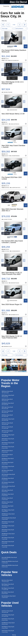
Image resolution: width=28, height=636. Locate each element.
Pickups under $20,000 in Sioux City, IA (10, 562)
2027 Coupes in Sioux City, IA (8, 546)
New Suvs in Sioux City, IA (7, 581)
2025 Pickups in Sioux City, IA (8, 467)
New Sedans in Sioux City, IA (8, 593)
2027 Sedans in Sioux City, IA (8, 538)
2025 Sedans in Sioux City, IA (8, 530)
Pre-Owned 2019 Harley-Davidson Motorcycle (14, 51)
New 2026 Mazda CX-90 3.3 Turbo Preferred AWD (12, 337)
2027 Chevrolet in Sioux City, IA (8, 475)
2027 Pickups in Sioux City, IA (8, 443)
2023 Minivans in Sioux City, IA (8, 534)
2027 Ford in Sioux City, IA (7, 431)
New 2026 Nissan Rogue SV (12, 304)
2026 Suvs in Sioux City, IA (7, 392)
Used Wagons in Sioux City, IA (8, 627)
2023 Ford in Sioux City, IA (7, 455)
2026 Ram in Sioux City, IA (7, 415)
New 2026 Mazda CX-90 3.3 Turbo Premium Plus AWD (12, 273)
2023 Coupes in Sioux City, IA (8, 542)
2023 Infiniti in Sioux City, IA (7, 506)
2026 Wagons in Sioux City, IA (8, 435)
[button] (2, 37)
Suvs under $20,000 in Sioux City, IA (9, 558)
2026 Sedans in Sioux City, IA (8, 439)
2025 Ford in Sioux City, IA (7, 451)
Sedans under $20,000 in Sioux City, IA (10, 566)
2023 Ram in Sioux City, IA (7, 499)
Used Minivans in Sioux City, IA (8, 623)
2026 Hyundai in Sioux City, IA (8, 419)
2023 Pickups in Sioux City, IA (8, 447)
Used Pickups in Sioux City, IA (8, 615)
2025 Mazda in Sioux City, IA (8, 479)
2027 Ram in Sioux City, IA (7, 471)
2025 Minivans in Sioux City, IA (8, 514)
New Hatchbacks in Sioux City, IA (8, 596)
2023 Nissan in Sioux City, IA (8, 459)
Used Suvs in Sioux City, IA (7, 611)
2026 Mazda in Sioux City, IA (8, 404)
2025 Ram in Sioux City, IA (7, 503)
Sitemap (14, 634)
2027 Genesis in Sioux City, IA (8, 483)
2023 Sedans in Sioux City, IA (8, 522)
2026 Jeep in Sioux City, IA (7, 408)
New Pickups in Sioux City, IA (8, 585)
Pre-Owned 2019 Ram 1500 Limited (12, 178)
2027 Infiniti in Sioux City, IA (7, 463)
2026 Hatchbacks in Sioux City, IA (9, 518)
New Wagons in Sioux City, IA (8, 589)
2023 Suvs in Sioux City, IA (7, 427)
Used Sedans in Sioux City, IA (8, 619)
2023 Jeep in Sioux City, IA (7, 491)
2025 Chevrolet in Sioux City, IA (8, 487)
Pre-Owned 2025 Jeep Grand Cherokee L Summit (12, 241)
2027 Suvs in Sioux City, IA (7, 412)
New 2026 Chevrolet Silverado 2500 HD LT (12, 210)
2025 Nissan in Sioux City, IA (8, 495)
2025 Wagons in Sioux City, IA (8, 526)
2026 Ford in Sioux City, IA (7, 400)
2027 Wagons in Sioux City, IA (8, 510)
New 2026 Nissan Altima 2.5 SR (13, 114)
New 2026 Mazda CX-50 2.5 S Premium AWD (12, 82)
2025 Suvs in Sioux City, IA (7, 423)
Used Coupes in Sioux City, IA (8, 631)
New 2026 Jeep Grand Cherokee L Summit (13, 146)
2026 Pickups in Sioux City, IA (8, 396)
